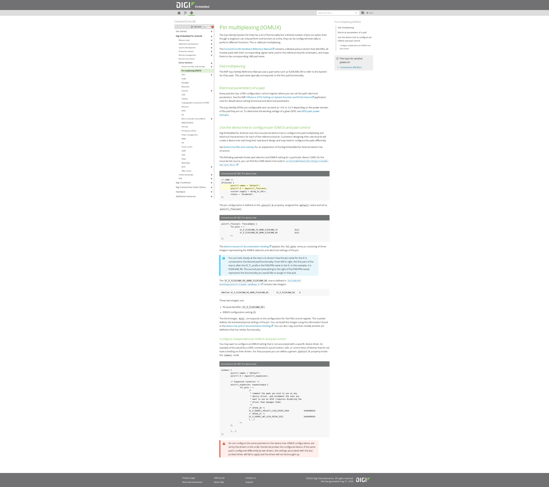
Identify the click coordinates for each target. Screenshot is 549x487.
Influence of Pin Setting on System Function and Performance (278, 97)
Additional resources (186, 196)
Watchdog (186, 163)
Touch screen (187, 147)
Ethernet (185, 107)
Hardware (180, 191)
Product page (188, 478)
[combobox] (338, 12)
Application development (188, 44)
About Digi (219, 482)
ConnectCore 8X (185, 21)
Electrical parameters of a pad (352, 32)
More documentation (192, 482)
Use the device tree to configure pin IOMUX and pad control (355, 39)
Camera (185, 90)
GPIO (184, 111)
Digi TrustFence (183, 182)
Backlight (185, 82)
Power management (190, 135)
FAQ (180, 178)
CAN (183, 94)
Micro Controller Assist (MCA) (193, 119)
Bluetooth (185, 86)
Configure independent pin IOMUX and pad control (355, 47)
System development (187, 47)
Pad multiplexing (346, 27)
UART (184, 151)
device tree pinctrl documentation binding (246, 246)
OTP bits (185, 127)
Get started (181, 31)
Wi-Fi (183, 167)
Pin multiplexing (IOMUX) (191, 70)
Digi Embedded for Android (189, 36)
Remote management (187, 55)
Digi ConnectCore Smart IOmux (191, 187)
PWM (184, 139)
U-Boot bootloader (186, 174)
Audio (184, 78)
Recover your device (187, 59)
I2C (183, 115)
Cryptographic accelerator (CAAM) (195, 102)
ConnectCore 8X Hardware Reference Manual (248, 49)
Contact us (250, 478)
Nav (371, 12)
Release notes (184, 40)
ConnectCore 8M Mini (350, 67)
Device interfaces (186, 62)
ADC (183, 74)
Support (249, 482)
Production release (186, 51)
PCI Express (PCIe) (189, 131)
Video (184, 159)
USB (183, 155)
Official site (219, 478)
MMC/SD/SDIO (187, 123)
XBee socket (186, 171)
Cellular (185, 98)
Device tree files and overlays (193, 66)
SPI (183, 143)
